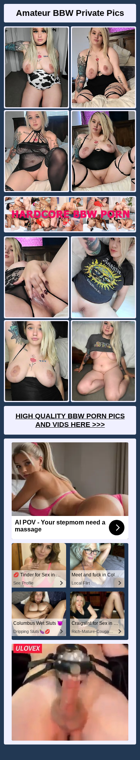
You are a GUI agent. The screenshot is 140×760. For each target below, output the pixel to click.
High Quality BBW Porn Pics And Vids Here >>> (70, 420)
